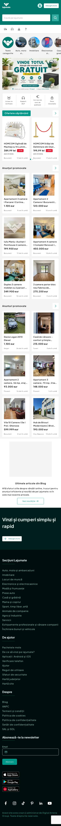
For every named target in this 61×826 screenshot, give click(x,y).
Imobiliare (8, 574)
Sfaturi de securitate (14, 674)
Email (5, 746)
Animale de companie (15, 611)
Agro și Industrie (12, 615)
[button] (45, 86)
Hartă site (8, 683)
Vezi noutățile (28, 501)
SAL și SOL (8, 729)
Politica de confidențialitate (19, 720)
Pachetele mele (11, 647)
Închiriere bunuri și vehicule (18, 629)
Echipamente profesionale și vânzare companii (30, 624)
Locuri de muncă (12, 579)
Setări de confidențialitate (18, 724)
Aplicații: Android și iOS (16, 656)
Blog (5, 701)
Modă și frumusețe (13, 588)
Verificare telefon (12, 661)
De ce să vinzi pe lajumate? (18, 651)
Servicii (6, 620)
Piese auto (8, 592)
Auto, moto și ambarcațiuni (18, 570)
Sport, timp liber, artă (15, 606)
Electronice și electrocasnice (20, 583)
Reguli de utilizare (13, 670)
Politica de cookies (14, 715)
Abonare (10, 762)
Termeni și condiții (13, 710)
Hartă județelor (11, 679)
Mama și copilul (11, 601)
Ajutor (5, 665)
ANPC (5, 706)
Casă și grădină (11, 597)
